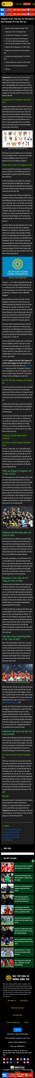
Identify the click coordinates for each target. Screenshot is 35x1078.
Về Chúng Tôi (12, 1001)
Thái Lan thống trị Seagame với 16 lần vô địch (18, 43)
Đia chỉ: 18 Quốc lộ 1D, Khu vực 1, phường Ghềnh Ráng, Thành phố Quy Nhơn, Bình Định (17, 1053)
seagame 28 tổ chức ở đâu (11, 832)
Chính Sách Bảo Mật (17, 1008)
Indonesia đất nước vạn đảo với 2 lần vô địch (17, 62)
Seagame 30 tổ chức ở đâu (11, 837)
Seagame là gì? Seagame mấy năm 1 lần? (16, 28)
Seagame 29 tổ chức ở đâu (11, 835)
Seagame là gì (8, 840)
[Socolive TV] (7, 4)
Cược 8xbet (27, 4)
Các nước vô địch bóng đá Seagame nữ (16, 66)
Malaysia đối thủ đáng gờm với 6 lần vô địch (17, 47)
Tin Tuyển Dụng (17, 1015)
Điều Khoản (24, 1001)
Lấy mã (17, 1030)
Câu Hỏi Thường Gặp (13, 1023)
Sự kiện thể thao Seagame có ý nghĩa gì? (16, 35)
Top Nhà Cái (19, 4)
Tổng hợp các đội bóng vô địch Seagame (16, 39)
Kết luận (7, 69)
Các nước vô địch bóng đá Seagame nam (16, 41)
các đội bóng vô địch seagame (12, 829)
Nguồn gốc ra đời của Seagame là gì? (15, 32)
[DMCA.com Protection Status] (17, 1067)
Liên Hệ (26, 1023)
